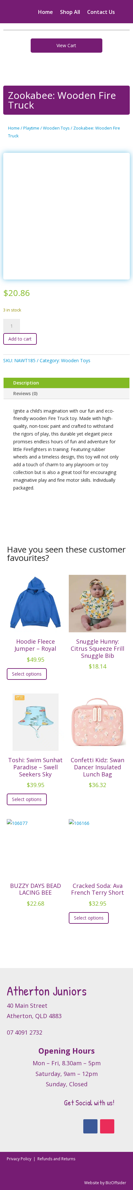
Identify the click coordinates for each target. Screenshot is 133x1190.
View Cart (66, 45)
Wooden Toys (56, 128)
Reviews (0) (25, 393)
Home (45, 13)
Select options (27, 674)
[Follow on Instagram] (107, 1126)
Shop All (70, 13)
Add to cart (20, 339)
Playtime (31, 128)
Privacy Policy (19, 1159)
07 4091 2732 (24, 1032)
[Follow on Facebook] (90, 1126)
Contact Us (101, 13)
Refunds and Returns (56, 1159)
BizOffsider (116, 1182)
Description (26, 383)
